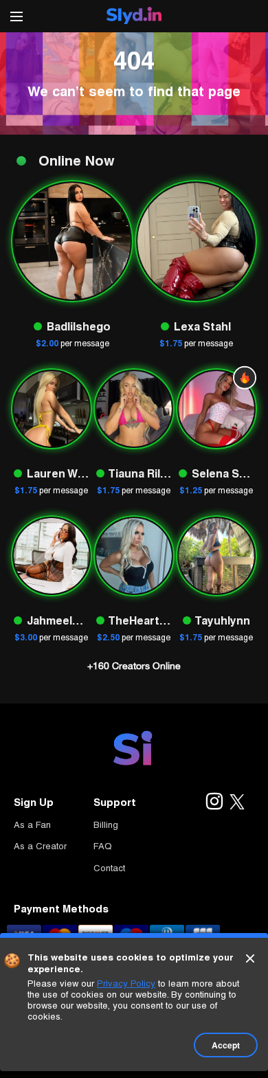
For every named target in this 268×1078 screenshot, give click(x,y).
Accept (226, 1045)
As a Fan (32, 825)
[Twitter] (237, 802)
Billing (105, 825)
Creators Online (134, 665)
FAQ (102, 846)
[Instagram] (214, 802)
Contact (109, 868)
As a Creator (40, 846)
